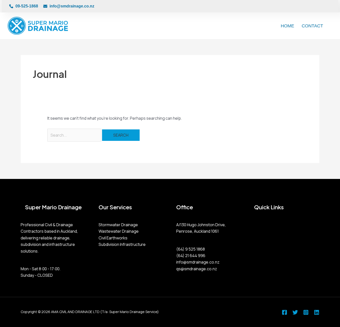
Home (287, 25)
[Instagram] (306, 312)
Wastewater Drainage (119, 231)
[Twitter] (295, 312)
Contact (312, 25)
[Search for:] (74, 135)
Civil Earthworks (113, 238)
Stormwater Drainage (118, 224)
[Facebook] (284, 312)
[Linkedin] (316, 312)
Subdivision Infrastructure (122, 244)
